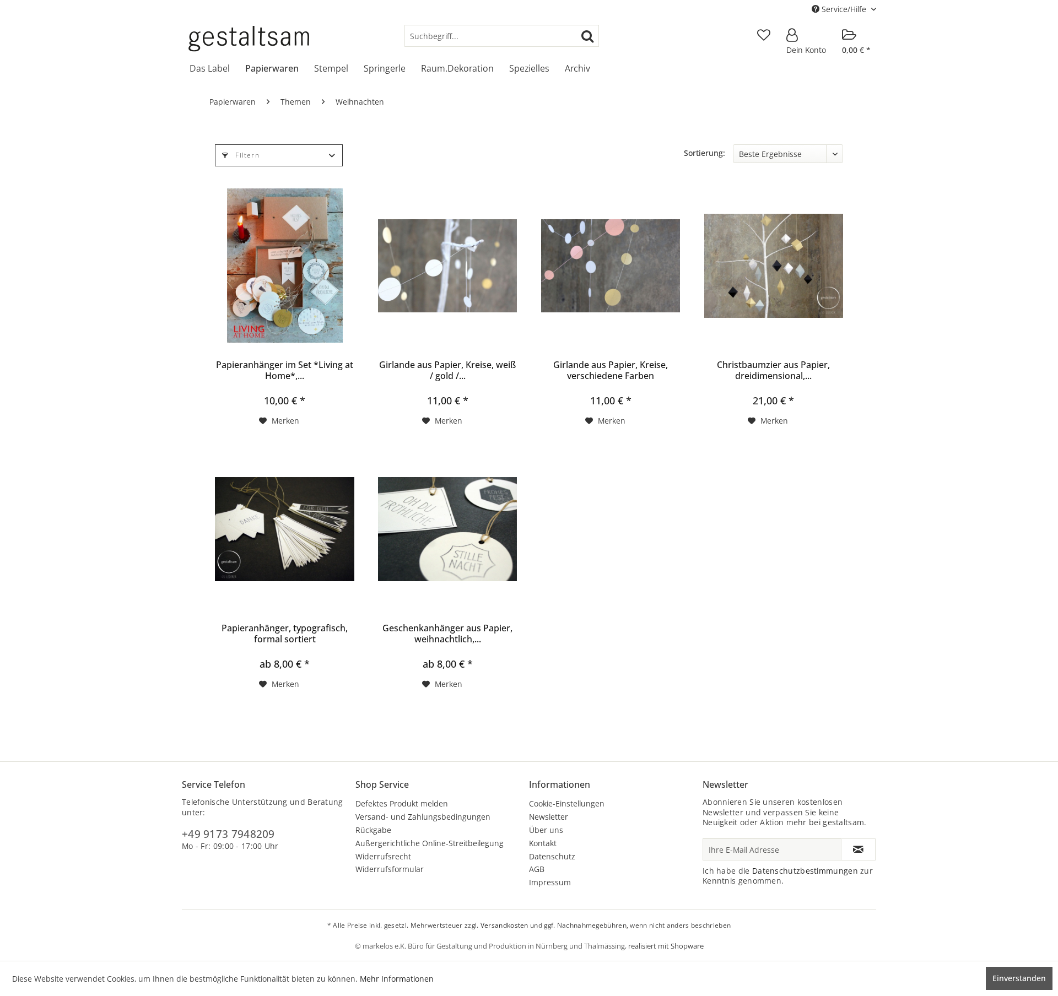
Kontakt (543, 843)
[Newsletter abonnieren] (858, 849)
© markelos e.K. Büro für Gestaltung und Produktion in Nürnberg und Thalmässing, (491, 946)
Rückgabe (373, 830)
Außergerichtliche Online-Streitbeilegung (429, 843)
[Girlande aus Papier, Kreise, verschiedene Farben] (610, 265)
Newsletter (548, 816)
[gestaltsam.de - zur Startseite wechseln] (248, 38)
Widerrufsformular (389, 869)
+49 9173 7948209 (228, 834)
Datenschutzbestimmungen (805, 870)
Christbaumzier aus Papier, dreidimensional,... (773, 370)
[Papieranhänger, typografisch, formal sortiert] (284, 529)
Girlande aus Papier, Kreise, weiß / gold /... (447, 370)
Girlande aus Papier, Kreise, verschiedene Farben (610, 370)
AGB (536, 869)
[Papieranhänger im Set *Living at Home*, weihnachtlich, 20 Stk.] (284, 265)
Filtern (246, 155)
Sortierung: (704, 153)
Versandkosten (504, 925)
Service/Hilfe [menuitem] (843, 9)
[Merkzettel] (764, 36)
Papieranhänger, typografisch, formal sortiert (285, 633)
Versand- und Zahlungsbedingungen (422, 816)
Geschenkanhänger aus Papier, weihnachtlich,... (447, 633)
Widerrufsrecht (383, 856)
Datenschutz (552, 856)
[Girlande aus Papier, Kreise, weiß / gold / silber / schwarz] (447, 265)
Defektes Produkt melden (401, 803)
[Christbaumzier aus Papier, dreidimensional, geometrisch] (773, 265)
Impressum (550, 882)
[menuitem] (501, 36)
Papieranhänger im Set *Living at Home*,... (284, 370)
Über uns (546, 830)
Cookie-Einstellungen (566, 803)
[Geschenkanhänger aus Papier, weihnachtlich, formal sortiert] (447, 529)
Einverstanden (1019, 978)
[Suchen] (587, 36)
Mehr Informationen (397, 978)
